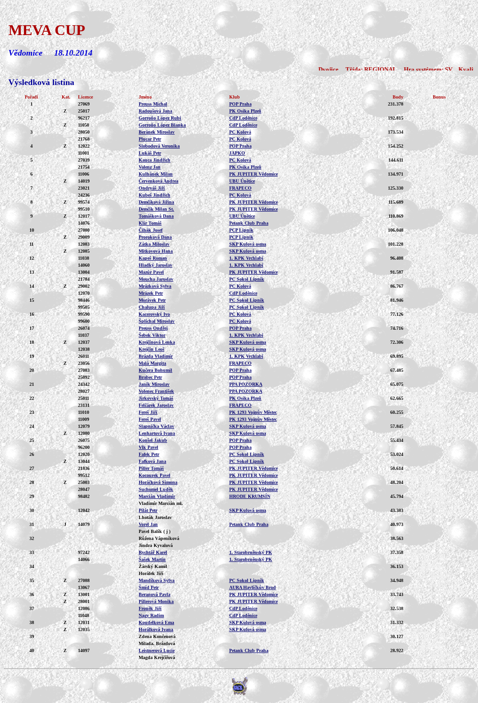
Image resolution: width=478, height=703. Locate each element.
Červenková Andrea (158, 181)
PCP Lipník (241, 230)
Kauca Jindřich (154, 160)
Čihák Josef (150, 230)
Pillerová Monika (156, 601)
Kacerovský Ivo (154, 314)
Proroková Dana (155, 237)
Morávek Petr (152, 300)
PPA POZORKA (245, 384)
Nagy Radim (151, 615)
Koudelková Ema (156, 622)
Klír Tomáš (150, 223)
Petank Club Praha (248, 223)
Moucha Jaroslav (156, 279)
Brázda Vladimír (156, 356)
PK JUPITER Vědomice (253, 174)
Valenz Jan (150, 167)
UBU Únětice (242, 181)
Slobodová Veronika (159, 146)
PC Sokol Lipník (246, 279)
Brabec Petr (150, 377)
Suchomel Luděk (156, 489)
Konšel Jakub (153, 440)
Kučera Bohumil (155, 370)
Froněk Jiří (150, 608)
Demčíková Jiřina (156, 202)
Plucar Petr (150, 139)
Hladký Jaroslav (155, 265)
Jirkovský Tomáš (156, 398)
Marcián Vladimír (157, 496)
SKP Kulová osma (247, 244)
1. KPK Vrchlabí (246, 258)
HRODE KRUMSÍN (249, 496)
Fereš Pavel (150, 419)
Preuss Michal (153, 104)
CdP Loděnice (243, 118)
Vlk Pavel (148, 447)
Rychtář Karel (153, 552)
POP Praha (240, 104)
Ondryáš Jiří (152, 188)
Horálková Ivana (156, 629)
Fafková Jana (152, 461)
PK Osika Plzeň (245, 111)
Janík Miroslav (154, 384)
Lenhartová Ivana (157, 433)
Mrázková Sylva (155, 286)
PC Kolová (240, 132)
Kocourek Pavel (154, 475)
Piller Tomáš (151, 468)
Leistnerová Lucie (157, 650)
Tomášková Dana (156, 216)
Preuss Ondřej (153, 328)
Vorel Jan (148, 524)
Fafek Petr (149, 454)
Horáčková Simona (158, 482)
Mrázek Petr (151, 293)
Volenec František (156, 391)
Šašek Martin (152, 559)
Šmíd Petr (149, 587)
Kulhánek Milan (156, 174)
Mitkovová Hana (156, 251)
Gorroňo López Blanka (162, 125)
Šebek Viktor (152, 335)
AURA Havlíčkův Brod (252, 587)
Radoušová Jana (155, 111)
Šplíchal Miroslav (157, 321)
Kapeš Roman (153, 258)
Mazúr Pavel (151, 272)
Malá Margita (152, 363)
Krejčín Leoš (151, 349)
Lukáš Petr (150, 153)
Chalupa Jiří (152, 307)
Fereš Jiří (148, 412)
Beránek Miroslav (157, 132)
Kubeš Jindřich (154, 195)
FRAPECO (240, 188)
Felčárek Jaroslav (156, 405)
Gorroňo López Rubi (160, 118)
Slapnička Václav (156, 426)
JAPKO (237, 153)
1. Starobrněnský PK (250, 552)
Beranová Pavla (154, 594)
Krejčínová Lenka (157, 342)
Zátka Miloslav (154, 244)
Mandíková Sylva (157, 580)
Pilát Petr (148, 510)
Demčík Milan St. (156, 209)
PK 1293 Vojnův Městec (253, 412)
